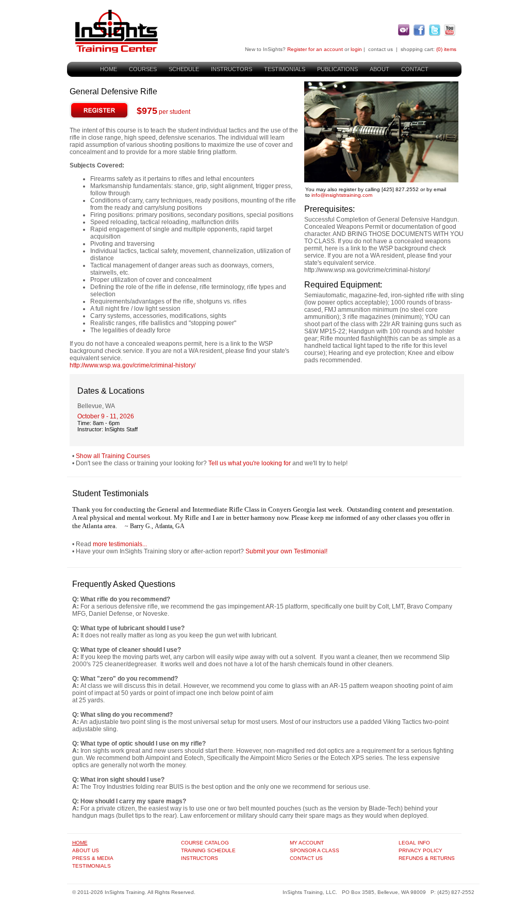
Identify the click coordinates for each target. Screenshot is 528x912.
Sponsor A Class (314, 850)
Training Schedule (208, 850)
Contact (414, 69)
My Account (307, 843)
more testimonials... (120, 544)
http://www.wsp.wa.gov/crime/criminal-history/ (132, 365)
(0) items (446, 49)
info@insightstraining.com (341, 195)
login (356, 49)
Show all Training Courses (113, 456)
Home (108, 69)
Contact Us (306, 858)
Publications (337, 69)
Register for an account (315, 49)
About (379, 69)
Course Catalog (205, 843)
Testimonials (284, 69)
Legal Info (414, 843)
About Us (85, 850)
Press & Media (92, 858)
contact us (380, 49)
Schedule (184, 69)
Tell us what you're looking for (249, 463)
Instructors (231, 69)
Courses (143, 69)
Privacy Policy (420, 850)
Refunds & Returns (427, 858)
